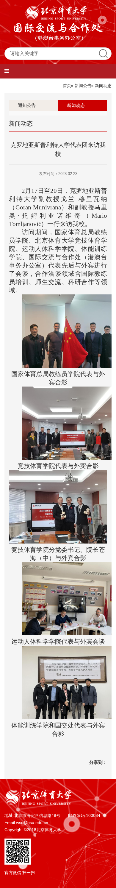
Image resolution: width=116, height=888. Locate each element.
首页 (67, 85)
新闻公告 (83, 85)
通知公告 (27, 105)
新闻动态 (76, 105)
